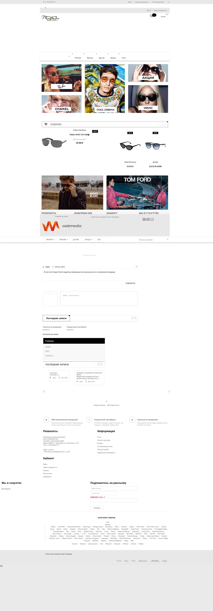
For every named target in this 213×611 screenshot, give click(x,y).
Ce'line (59, 529)
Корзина (46, 470)
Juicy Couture (56, 534)
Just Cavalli (67, 534)
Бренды (113, 58)
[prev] (132, 318)
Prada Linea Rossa (153, 536)
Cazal (52, 529)
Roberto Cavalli (67, 538)
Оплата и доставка (103, 440)
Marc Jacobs (111, 534)
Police (114, 536)
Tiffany (145, 538)
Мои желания (47, 473)
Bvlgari (131, 527)
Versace (103, 541)
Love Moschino (93, 534)
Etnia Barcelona (58, 531)
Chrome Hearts (83, 529)
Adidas (53, 527)
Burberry (124, 527)
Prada (142, 536)
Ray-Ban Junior (54, 538)
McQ (145, 534)
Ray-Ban (164, 536)
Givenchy (99, 531)
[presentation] (159, 124)
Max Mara (129, 534)
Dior (98, 529)
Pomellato (121, 536)
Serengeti (105, 538)
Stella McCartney (125, 538)
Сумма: (160, 15)
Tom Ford (153, 538)
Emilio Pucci (135, 529)
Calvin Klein (140, 527)
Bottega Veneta (98, 527)
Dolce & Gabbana (113, 529)
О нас (124, 58)
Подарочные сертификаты (106, 452)
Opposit (80, 536)
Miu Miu (152, 534)
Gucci (106, 531)
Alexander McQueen (74, 527)
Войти (149, 10)
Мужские (90, 58)
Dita (103, 529)
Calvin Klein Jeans (153, 527)
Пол (101, 544)
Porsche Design (132, 536)
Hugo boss (135, 531)
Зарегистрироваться (160, 10)
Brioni (117, 527)
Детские (102, 58)
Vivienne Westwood (115, 541)
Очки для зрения (103, 449)
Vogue (126, 541)
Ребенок (125, 544)
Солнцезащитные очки (104, 446)
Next (136, 266)
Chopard (72, 529)
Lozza (103, 534)
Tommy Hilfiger (163, 538)
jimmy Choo (145, 531)
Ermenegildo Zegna (161, 529)
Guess (113, 531)
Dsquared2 (124, 529)
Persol (88, 536)
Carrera (164, 527)
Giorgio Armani (88, 531)
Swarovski (136, 538)
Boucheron (109, 527)
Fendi (73, 531)
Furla (79, 531)
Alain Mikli (61, 527)
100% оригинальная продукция (64, 420)
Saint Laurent (78, 538)
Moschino (53, 536)
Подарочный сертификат (77, 327)
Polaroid (106, 536)
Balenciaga (86, 527)
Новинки (82, 544)
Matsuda (121, 534)
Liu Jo (84, 534)
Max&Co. (139, 534)
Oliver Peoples (71, 536)
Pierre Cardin (97, 536)
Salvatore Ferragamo (92, 538)
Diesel (92, 529)
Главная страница (89, 255)
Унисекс (133, 544)
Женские (78, 58)
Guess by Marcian (124, 531)
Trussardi (87, 541)
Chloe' (65, 529)
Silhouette (113, 538)
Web (132, 541)
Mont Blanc (161, 534)
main (107, 522)
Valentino (95, 541)
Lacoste (76, 534)
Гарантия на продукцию (52, 327)
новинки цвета (93, 544)
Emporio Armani (147, 529)
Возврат (100, 443)
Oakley (61, 536)
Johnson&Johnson (158, 531)
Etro (67, 531)
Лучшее (74, 544)
